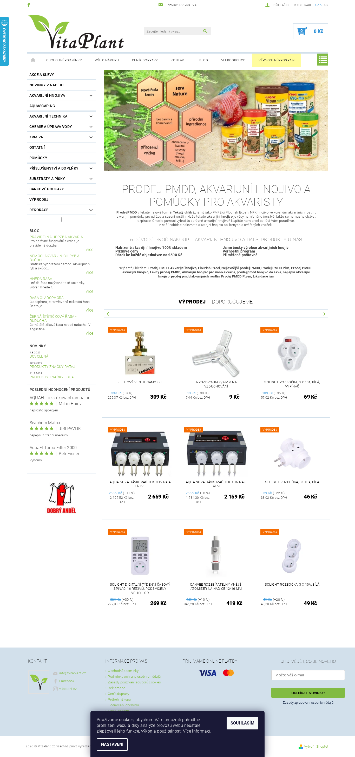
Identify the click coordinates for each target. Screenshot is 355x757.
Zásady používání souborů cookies (134, 682)
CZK (318, 5)
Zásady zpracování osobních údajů (308, 702)
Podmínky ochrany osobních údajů (134, 676)
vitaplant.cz (68, 689)
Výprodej (39, 199)
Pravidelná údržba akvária (56, 237)
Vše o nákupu (107, 60)
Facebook (66, 681)
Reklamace (116, 688)
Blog (203, 60)
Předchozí (108, 314)
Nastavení (112, 744)
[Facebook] (29, 5)
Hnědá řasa (41, 279)
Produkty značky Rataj (53, 367)
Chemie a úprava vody (50, 127)
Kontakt (178, 60)
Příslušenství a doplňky (53, 168)
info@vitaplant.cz (72, 673)
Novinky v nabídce (47, 85)
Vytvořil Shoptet (316, 746)
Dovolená (39, 356)
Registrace (303, 5)
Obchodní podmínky (64, 60)
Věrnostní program (276, 60)
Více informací (196, 731)
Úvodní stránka (33, 60)
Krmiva (36, 137)
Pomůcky (38, 158)
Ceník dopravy (145, 60)
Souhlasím (242, 723)
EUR (325, 5)
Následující (324, 314)
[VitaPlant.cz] (76, 32)
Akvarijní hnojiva (47, 95)
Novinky (38, 346)
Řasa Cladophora (47, 298)
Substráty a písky (47, 179)
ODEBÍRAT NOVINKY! (308, 692)
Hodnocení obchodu (123, 705)
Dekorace (39, 210)
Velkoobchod (233, 60)
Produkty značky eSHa (52, 377)
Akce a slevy (41, 75)
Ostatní (37, 147)
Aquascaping (42, 106)
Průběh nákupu (119, 699)
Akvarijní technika (48, 116)
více (89, 250)
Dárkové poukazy (46, 189)
